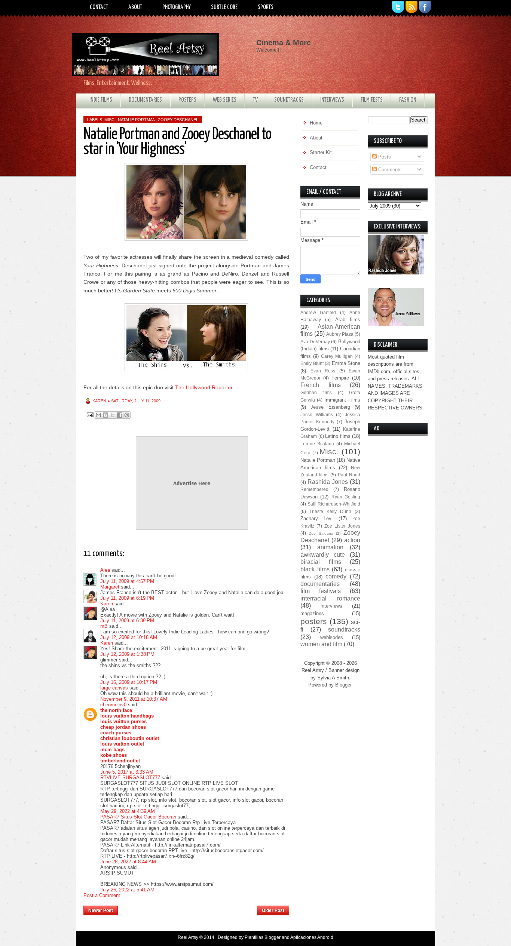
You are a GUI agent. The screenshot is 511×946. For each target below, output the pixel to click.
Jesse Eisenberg (330, 407)
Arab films (347, 319)
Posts (384, 157)
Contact (99, 7)
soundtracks (344, 629)
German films (316, 392)
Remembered (314, 489)
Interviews (332, 100)
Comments (389, 169)
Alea (105, 570)
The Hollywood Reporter (203, 387)
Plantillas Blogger (263, 937)
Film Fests (372, 100)
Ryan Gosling (345, 496)
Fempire (340, 378)
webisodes (331, 637)
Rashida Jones (327, 482)
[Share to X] (112, 415)
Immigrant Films (342, 400)
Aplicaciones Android (311, 937)
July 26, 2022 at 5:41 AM (127, 890)
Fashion (407, 100)
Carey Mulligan (337, 356)
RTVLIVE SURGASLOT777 (130, 777)
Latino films (338, 436)
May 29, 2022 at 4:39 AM (127, 811)
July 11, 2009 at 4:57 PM (127, 581)
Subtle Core (224, 7)
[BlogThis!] (105, 415)
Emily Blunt (312, 363)
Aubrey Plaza (340, 334)
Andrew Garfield (318, 312)
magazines (312, 613)
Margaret (109, 587)
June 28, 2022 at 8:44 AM (128, 861)
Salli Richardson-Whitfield (334, 503)
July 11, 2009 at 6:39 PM (127, 620)
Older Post (273, 910)
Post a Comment (101, 895)
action (352, 540)
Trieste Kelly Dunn (330, 511)
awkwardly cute (322, 555)
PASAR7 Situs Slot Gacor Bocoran (138, 817)
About (135, 7)
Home (187, 908)
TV (255, 100)
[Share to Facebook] (119, 415)
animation (330, 547)
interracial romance (330, 598)
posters (313, 621)
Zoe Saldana (321, 533)
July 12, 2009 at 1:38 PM (127, 654)
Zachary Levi (316, 518)
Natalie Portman (137, 119)
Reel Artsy (188, 937)
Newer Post (100, 910)
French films (320, 385)
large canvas (114, 688)
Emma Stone (346, 363)
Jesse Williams (316, 414)
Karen (106, 603)
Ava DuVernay (315, 341)
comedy (335, 576)
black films (315, 569)
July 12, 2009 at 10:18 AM (128, 637)
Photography (176, 7)
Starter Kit (321, 152)
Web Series (224, 100)
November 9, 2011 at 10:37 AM (133, 699)
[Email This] (98, 415)
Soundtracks (289, 100)
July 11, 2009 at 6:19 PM (127, 598)
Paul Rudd (349, 474)
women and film (321, 644)
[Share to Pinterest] (127, 415)
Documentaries (145, 100)
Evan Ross (323, 370)
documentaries (320, 584)
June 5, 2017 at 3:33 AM (126, 772)
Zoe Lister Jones (342, 525)
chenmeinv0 (113, 704)
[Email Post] (89, 414)
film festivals (320, 591)
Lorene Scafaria (317, 443)
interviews (331, 606)
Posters (187, 100)
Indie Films (100, 100)
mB (104, 626)
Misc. (110, 119)
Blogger (343, 685)
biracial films (320, 562)
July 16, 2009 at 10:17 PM (128, 682)
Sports (265, 7)
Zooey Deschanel (178, 119)
